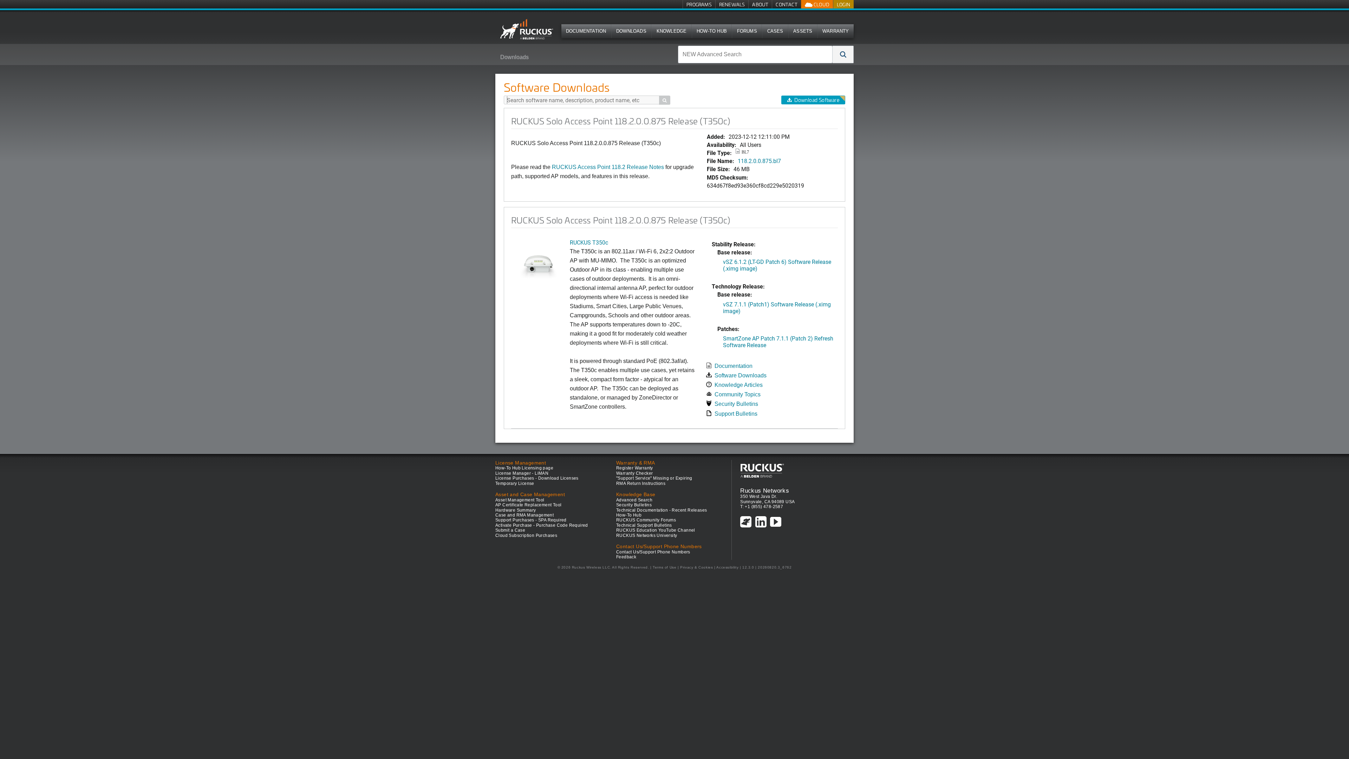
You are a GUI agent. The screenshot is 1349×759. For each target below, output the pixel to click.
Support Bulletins (736, 414)
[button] (843, 54)
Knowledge (672, 31)
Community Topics (738, 394)
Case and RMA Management (524, 515)
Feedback (626, 556)
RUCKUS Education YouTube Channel (655, 530)
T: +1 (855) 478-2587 (761, 506)
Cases (775, 31)
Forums (747, 31)
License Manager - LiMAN (521, 473)
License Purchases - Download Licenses (537, 478)
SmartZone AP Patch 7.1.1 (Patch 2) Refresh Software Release (778, 342)
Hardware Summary (515, 510)
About (760, 4)
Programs (699, 4)
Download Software (816, 100)
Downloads (631, 31)
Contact (786, 4)
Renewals (732, 4)
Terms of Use (664, 567)
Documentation (586, 31)
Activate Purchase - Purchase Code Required (541, 525)
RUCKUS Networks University (646, 535)
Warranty (835, 31)
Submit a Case (510, 530)
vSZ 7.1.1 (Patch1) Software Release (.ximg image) (777, 307)
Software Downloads (741, 375)
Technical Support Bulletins (644, 525)
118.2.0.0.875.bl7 (759, 160)
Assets (802, 31)
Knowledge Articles (739, 385)
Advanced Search (634, 500)
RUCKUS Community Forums (646, 520)
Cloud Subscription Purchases (526, 535)
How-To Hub (712, 31)
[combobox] (755, 54)
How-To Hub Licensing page (524, 468)
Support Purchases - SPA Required (531, 520)
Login (843, 4)
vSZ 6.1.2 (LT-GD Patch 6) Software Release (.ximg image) (777, 265)
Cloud (821, 4)
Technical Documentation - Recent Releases (661, 510)
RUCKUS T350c (589, 242)
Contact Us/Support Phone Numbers (653, 552)
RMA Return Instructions (640, 483)
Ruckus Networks (764, 490)
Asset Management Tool (519, 500)
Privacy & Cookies (696, 567)
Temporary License (514, 483)
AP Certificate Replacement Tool (528, 504)
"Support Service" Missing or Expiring (654, 478)
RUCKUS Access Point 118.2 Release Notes (608, 167)
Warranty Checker (634, 473)
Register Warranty (634, 468)
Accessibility (727, 567)
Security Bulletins (736, 404)
